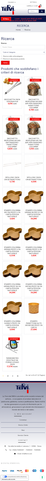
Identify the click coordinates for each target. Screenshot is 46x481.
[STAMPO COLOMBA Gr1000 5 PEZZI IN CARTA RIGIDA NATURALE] (12, 308)
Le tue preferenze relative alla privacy (17, 476)
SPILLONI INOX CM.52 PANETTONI (12, 178)
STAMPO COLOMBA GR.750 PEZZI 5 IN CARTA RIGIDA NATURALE (12, 213)
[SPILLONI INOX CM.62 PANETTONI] (33, 164)
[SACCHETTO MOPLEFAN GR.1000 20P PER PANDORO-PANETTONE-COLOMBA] (33, 86)
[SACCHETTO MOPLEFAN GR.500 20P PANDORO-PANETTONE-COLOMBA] (12, 125)
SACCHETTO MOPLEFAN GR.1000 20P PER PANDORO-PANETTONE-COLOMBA (33, 103)
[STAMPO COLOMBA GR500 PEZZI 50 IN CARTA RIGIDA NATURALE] (12, 271)
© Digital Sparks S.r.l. (10, 463)
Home (18, 30)
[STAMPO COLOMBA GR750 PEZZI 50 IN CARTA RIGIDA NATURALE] (33, 271)
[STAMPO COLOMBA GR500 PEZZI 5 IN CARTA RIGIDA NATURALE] (33, 234)
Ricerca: (4, 43)
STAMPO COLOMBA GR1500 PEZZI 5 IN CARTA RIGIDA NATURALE (12, 250)
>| (17, 376)
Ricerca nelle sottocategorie (13, 56)
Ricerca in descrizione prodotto (14, 59)
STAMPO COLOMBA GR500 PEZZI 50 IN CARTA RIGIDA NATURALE (12, 287)
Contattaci (23, 420)
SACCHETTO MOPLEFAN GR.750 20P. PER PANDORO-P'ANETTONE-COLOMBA (33, 142)
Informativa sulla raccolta (8, 479)
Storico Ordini (23, 425)
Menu (6, 19)
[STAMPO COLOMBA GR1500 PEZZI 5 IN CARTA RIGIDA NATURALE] (12, 234)
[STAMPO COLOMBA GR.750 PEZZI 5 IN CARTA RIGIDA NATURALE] (12, 197)
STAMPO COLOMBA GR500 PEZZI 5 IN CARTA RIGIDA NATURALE (34, 250)
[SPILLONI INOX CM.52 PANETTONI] (12, 164)
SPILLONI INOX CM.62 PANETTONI (34, 178)
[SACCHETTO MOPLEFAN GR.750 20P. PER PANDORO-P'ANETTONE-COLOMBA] (33, 125)
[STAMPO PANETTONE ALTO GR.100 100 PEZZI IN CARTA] (33, 308)
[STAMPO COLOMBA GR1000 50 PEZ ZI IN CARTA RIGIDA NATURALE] (33, 197)
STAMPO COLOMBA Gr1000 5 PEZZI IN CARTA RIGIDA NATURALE (12, 324)
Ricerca (27, 30)
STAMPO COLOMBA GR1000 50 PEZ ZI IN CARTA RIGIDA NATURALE (34, 213)
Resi (23, 430)
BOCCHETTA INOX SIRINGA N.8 (12, 100)
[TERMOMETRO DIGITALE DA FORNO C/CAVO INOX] (12, 345)
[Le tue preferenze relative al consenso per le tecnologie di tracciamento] (42, 477)
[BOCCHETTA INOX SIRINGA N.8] (12, 86)
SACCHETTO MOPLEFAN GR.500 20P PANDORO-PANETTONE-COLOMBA (12, 142)
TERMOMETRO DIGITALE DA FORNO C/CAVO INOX (12, 361)
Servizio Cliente (23, 435)
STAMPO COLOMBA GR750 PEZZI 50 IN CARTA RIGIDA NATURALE (33, 287)
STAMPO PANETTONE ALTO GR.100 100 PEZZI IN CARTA (33, 324)
